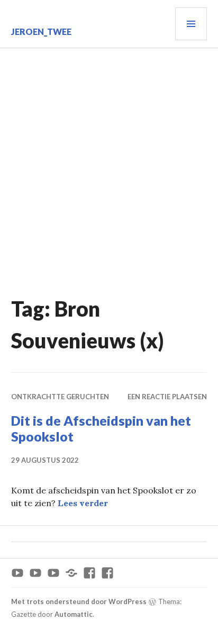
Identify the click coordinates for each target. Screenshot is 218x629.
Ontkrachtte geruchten (60, 396)
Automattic (73, 614)
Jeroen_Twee (41, 31)
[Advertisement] (109, 162)
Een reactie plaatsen (167, 396)
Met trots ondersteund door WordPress (79, 601)
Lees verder (83, 503)
